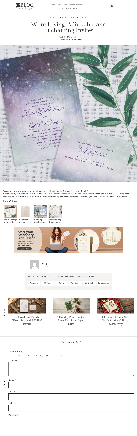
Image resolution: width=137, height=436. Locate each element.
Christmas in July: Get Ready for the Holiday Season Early (115, 320)
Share (35, 283)
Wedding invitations (85, 276)
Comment (13, 360)
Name (12, 380)
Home (53, 4)
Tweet (77, 283)
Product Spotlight (76, 4)
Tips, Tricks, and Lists (68, 8)
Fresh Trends (62, 4)
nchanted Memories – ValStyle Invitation (73, 194)
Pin (62, 283)
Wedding (72, 276)
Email (90, 283)
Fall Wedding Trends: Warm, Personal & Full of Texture (27, 320)
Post (49, 283)
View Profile (45, 267)
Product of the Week (59, 276)
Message (105, 283)
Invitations (45, 276)
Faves (37, 276)
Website (12, 403)
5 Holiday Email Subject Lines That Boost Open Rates (71, 320)
